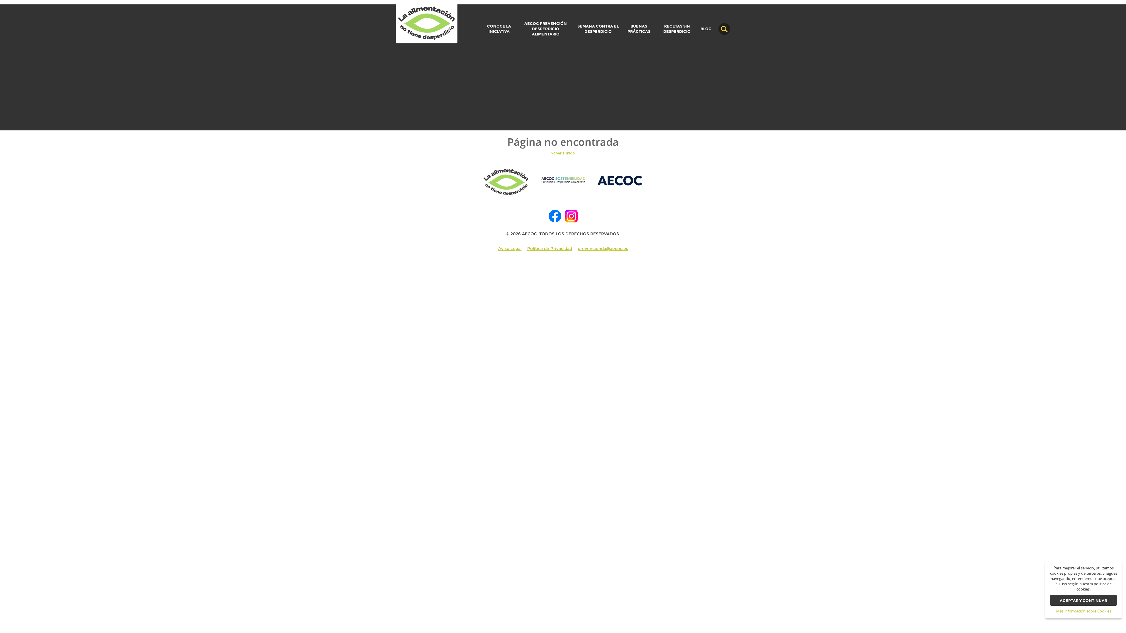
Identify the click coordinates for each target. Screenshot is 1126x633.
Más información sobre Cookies (1083, 611)
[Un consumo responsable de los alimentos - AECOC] (426, 23)
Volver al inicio (563, 153)
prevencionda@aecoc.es (603, 248)
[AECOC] (620, 180)
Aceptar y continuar (1083, 600)
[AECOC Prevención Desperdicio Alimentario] (563, 180)
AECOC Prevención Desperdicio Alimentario (545, 28)
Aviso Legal (510, 248)
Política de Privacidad (549, 248)
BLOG (706, 29)
